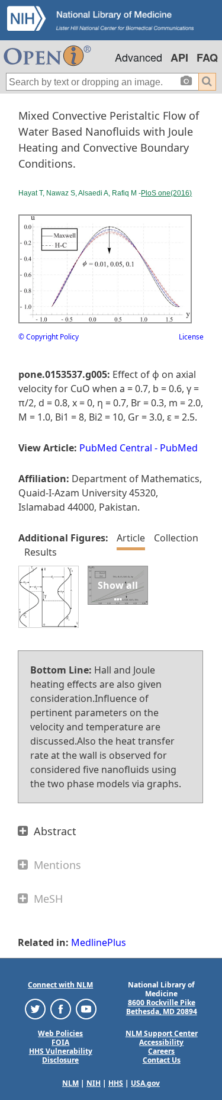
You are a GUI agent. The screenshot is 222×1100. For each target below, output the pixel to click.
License (191, 337)
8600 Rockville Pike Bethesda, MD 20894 (161, 1007)
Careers (161, 1051)
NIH (93, 1083)
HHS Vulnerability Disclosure (60, 1055)
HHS (115, 1083)
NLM (70, 1083)
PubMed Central (115, 447)
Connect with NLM (60, 985)
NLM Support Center (162, 1033)
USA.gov (145, 1083)
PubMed (179, 447)
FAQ (207, 57)
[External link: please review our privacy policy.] (35, 1008)
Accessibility (161, 1042)
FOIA (60, 1042)
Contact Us (162, 1060)
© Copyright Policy (48, 337)
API (179, 57)
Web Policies (60, 1033)
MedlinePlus (98, 942)
